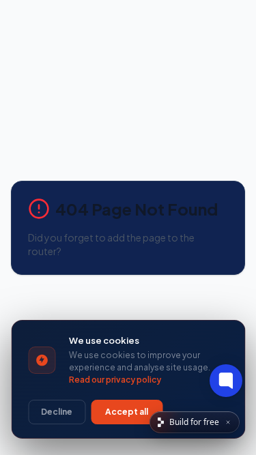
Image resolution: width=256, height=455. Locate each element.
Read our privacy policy (115, 380)
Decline (56, 412)
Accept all (126, 412)
